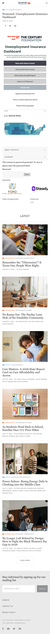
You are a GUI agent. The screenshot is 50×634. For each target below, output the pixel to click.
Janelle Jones (24, 436)
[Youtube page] (8, 628)
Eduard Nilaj (7, 493)
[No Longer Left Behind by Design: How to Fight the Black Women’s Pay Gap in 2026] (25, 515)
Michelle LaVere (35, 548)
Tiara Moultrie (22, 551)
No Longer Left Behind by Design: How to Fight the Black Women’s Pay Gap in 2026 (24, 541)
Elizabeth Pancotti (24, 434)
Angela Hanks (17, 490)
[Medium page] (20, 628)
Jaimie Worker (41, 379)
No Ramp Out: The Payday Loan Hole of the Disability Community (22, 316)
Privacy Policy (9, 612)
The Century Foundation (26, 488)
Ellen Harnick (8, 324)
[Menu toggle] (3, 3)
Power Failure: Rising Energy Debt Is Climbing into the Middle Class (25, 483)
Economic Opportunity (25, 258)
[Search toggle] (47, 3)
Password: (6, 169)
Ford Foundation (10, 199)
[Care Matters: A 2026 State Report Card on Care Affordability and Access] (25, 346)
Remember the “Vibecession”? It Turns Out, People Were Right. (22, 264)
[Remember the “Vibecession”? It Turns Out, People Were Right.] (25, 239)
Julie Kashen (23, 381)
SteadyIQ (34, 199)
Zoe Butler (37, 434)
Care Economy (17, 365)
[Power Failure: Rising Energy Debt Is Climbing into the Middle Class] (25, 458)
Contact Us (7, 606)
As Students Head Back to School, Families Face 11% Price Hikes (23, 428)
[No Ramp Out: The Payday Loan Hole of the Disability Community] (25, 292)
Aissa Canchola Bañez (33, 490)
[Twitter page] (14, 628)
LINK (32, 202)
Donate (5, 600)
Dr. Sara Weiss (34, 321)
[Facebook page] (3, 628)
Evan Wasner (24, 269)
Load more (25, 560)
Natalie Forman (8, 436)
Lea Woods (36, 551)
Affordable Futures (23, 310)
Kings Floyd (23, 321)
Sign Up (42, 589)
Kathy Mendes (8, 381)
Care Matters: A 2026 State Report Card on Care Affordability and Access (23, 372)
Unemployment (15, 10)
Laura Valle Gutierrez (26, 379)
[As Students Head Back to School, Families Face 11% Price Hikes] (25, 404)
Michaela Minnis (8, 551)
